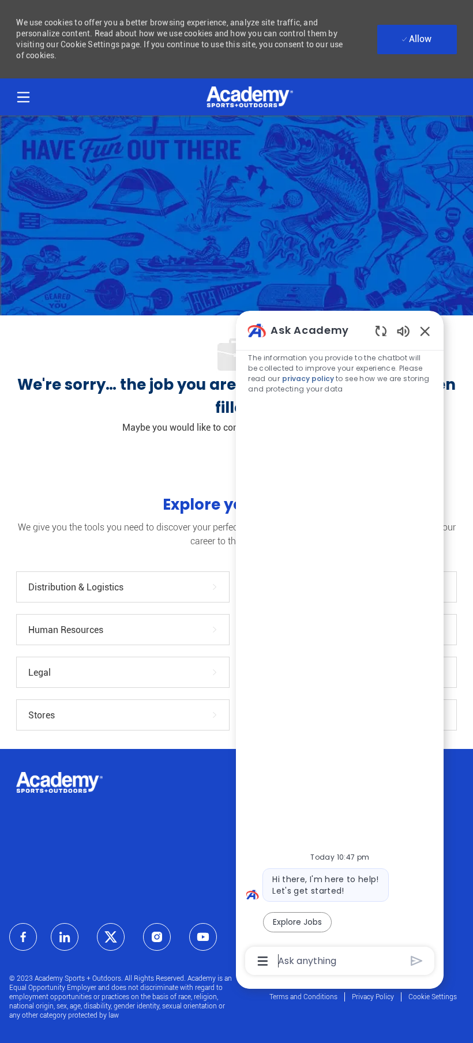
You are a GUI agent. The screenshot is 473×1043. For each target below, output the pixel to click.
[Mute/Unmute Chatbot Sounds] (403, 330)
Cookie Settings (432, 997)
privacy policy (308, 378)
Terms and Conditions (303, 997)
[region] (340, 645)
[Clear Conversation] (381, 330)
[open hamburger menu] (23, 95)
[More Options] (263, 961)
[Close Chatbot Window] (425, 331)
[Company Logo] (250, 96)
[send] (417, 961)
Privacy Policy (373, 997)
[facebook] (23, 937)
